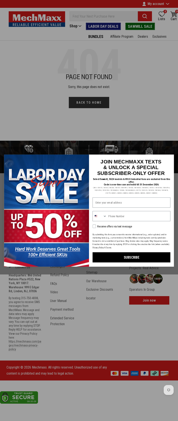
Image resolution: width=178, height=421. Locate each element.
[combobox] (100, 216)
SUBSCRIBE (131, 257)
